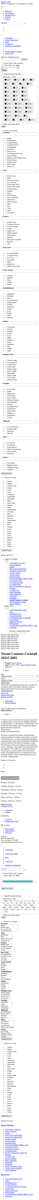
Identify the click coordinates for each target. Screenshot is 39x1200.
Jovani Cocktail (15, 573)
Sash (9, 315)
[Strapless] (6, 1037)
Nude (9, 533)
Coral (9, 529)
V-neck (9, 417)
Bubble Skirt (11, 222)
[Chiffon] (5, 985)
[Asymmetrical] (5, 995)
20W (30, 104)
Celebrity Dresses (13, 224)
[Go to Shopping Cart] (2, 6)
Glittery (10, 276)
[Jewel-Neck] (6, 1008)
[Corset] (7, 950)
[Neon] (3, 968)
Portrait (9, 404)
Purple (9, 505)
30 (8, 100)
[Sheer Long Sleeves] (7, 1027)
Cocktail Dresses (13, 145)
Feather (9, 305)
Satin (9, 342)
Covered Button (12, 253)
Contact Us (9, 810)
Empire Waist (12, 429)
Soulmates (13, 598)
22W (9, 108)
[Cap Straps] (6, 1031)
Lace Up (10, 258)
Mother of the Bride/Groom (16, 158)
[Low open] (6, 960)
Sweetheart (11, 415)
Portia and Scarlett (16, 622)
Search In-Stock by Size (12, 74)
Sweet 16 (10, 166)
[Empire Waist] (6, 1014)
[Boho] (7, 937)
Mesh (9, 338)
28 (25, 96)
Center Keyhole (12, 226)
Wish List (8, 11)
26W (30, 108)
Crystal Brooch (12, 300)
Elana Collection (15, 565)
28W (9, 112)
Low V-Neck (11, 398)
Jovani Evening (15, 577)
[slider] (34, 881)
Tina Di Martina (15, 604)
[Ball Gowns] (7, 935)
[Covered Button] (6, 954)
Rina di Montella (15, 594)
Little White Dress (13, 187)
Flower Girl (11, 151)
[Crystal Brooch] (6, 979)
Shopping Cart (10, 15)
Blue (9, 501)
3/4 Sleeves (11, 445)
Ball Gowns (11, 176)
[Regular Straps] (6, 1033)
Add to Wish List (7, 691)
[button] (9, 38)
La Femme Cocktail (16, 582)
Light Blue (11, 497)
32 (16, 100)
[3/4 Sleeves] (7, 1023)
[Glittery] (3, 964)
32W (30, 112)
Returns (8, 812)
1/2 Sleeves (11, 443)
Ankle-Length (12, 360)
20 (16, 92)
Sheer (9, 262)
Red (8, 525)
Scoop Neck (11, 409)
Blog (7, 857)
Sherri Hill (13, 596)
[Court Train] (5, 998)
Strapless (10, 413)
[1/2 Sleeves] (7, 1022)
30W (19, 112)
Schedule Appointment (10, 778)
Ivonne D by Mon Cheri (18, 571)
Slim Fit (10, 433)
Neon (9, 280)
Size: (2, 674)
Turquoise (10, 494)
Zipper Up (11, 264)
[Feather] (5, 987)
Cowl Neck (11, 389)
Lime (9, 490)
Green (9, 488)
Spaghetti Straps (12, 467)
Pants (9, 193)
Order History (10, 831)
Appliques (10, 294)
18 (8, 92)
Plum (9, 522)
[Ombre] (3, 969)
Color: (3, 678)
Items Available (10, 703)
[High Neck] (6, 1006)
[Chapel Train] (5, 996)
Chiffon (10, 329)
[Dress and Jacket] (7, 939)
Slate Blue (11, 499)
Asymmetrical (12, 362)
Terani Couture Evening (18, 602)
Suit (8, 206)
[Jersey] (5, 989)
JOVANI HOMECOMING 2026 (21, 579)
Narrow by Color (10, 478)
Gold (9, 535)
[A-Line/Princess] (6, 1012)
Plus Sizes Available (14, 239)
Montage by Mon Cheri (14, 589)
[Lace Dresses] (7, 941)
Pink (9, 514)
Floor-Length (11, 369)
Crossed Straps (12, 255)
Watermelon (11, 520)
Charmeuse (11, 327)
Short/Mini (11, 373)
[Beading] (6, 975)
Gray (9, 542)
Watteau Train (12, 380)
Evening (10, 149)
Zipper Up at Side (13, 266)
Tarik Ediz (13, 627)
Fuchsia (10, 518)
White (9, 546)
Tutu (9, 210)
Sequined (10, 344)
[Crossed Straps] (6, 956)
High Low (11, 231)
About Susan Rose (11, 854)
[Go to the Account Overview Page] (2, 8)
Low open (10, 260)
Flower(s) (10, 307)
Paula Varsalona (15, 592)
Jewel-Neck (11, 396)
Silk (8, 346)
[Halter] (6, 1004)
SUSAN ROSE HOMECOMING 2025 (23, 625)
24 (8, 96)
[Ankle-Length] (5, 993)
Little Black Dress (13, 184)
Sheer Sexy (11, 200)
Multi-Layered (12, 233)
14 (16, 88)
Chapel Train (11, 365)
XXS (9, 116)
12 (8, 88)
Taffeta (9, 349)
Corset (9, 229)
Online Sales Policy (7, 695)
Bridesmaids (11, 140)
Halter (9, 391)
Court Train (11, 367)
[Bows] (6, 977)
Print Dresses (11, 195)
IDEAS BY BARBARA (18, 569)
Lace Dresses (11, 182)
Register (8, 17)
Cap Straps (11, 463)
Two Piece (11, 213)
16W (9, 104)
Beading (10, 296)
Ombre (9, 282)
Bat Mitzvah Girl (15, 614)
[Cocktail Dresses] (9, 931)
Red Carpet (11, 164)
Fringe (9, 309)
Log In (7, 19)
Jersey (9, 333)
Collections (9, 850)
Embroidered (11, 302)
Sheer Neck (11, 411)
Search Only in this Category (13, 63)
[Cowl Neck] (6, 1002)
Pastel (9, 284)
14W (26, 100)
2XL (32, 120)
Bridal (9, 138)
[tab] (21, 581)
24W (19, 108)
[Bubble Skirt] (7, 945)
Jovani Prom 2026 (16, 581)
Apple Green (11, 486)
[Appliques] (6, 974)
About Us (8, 819)
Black (9, 540)
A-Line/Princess (12, 427)
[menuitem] (21, 11)
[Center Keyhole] (7, 948)
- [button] (6, 608)
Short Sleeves (12, 451)
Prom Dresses (12, 160)
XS (18, 116)
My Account (9, 13)
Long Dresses (12, 189)
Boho (9, 178)
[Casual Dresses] (9, 929)
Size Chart (4, 693)
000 (8, 80)
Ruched (10, 242)
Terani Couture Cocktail (19, 600)
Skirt (9, 204)
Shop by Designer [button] (11, 559)
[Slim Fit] (6, 1018)
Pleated (9, 237)
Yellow (9, 481)
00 (17, 80)
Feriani (12, 567)
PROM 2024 (14, 624)
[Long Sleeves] (7, 1025)
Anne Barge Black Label (18, 610)
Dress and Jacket (13, 180)
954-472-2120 (6, 2)
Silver (9, 544)
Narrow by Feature (10, 131)
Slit (8, 244)
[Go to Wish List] (4, 6)
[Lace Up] (6, 958)
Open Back (11, 235)
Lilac (9, 507)
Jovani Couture (15, 575)
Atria (11, 612)
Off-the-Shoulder (13, 400)
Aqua (9, 492)
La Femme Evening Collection (20, 618)
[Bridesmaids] (9, 927)
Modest (9, 191)
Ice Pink (10, 512)
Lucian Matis (14, 620)
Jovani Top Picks (15, 616)
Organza (10, 340)
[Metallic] (3, 966)
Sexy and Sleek (12, 197)
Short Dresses (12, 202)
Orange (10, 527)
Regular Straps (12, 465)
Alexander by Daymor (17, 563)
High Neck (11, 394)
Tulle (9, 351)
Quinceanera (11, 162)
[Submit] (25, 23)
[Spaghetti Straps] (6, 1035)
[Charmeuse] (5, 983)
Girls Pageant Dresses (14, 153)
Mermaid (10, 431)
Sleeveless (10, 454)
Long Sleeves (12, 447)
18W (19, 104)
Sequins (10, 318)
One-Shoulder (12, 402)
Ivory (9, 531)
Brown (9, 538)
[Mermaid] (6, 1016)
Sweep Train (11, 375)
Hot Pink (10, 516)
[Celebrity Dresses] (7, 947)
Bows (9, 298)
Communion (11, 147)
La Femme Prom (15, 584)
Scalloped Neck (12, 406)
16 (25, 88)
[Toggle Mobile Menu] (2, 844)
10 (30, 84)
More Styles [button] (9, 606)
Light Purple (11, 510)
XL (23, 120)
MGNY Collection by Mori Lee (20, 586)
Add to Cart (5, 683)
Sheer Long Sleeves (14, 449)
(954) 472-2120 (6, 804)
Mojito (9, 484)
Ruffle (9, 313)
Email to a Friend (7, 697)
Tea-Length (11, 378)
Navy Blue (11, 503)
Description (9, 701)
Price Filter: (8, 65)
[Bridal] (9, 925)
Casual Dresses (12, 143)
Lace (9, 311)
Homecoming (12, 156)
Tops (9, 208)
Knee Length (11, 371)
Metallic (10, 278)
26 (16, 96)
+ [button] (6, 561)
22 (25, 92)
